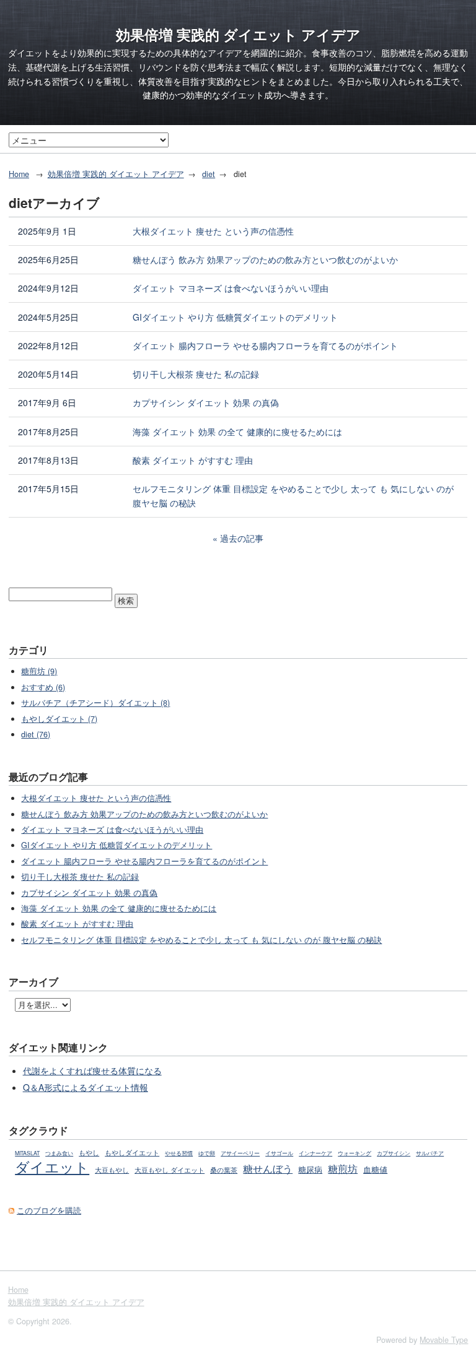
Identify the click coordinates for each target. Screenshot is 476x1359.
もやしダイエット (132, 1152)
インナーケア (315, 1153)
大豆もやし (112, 1169)
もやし (89, 1152)
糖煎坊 (343, 1168)
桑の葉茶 (223, 1169)
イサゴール (279, 1153)
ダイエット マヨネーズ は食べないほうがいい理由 (230, 288)
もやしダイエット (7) (59, 718)
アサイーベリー (240, 1153)
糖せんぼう (268, 1168)
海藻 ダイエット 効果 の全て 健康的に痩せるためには (237, 431)
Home (19, 174)
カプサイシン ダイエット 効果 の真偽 (206, 402)
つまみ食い (59, 1153)
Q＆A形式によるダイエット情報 (85, 1087)
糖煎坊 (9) (39, 671)
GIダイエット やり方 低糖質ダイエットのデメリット (235, 317)
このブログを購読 (49, 1210)
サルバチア (430, 1153)
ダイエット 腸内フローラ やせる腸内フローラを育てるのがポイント (265, 345)
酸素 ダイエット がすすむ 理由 (193, 460)
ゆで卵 (206, 1153)
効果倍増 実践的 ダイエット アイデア (238, 35)
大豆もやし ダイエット (169, 1169)
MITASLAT (27, 1153)
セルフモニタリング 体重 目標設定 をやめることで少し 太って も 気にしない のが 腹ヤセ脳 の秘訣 (293, 495)
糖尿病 (310, 1169)
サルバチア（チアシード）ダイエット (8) (95, 702)
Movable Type (444, 1339)
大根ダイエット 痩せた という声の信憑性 (213, 231)
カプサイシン (393, 1153)
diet (208, 174)
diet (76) (35, 734)
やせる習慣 (179, 1153)
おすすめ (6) (43, 687)
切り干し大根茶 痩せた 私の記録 (196, 374)
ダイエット (52, 1166)
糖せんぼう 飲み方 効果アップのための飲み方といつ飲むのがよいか (265, 259)
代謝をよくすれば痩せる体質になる (92, 1070)
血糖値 (375, 1169)
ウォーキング (354, 1153)
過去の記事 (241, 538)
